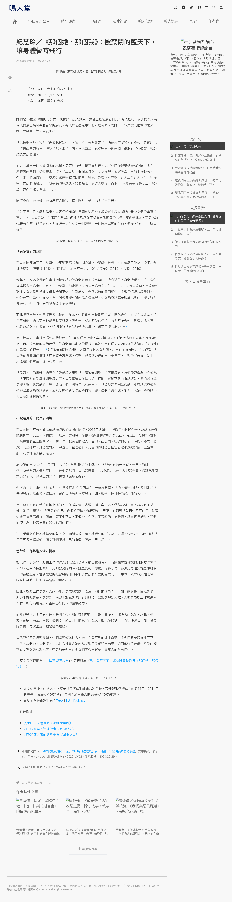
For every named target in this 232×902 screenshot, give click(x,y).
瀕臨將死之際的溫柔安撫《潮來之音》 (51, 734)
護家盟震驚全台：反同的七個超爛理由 (198, 243)
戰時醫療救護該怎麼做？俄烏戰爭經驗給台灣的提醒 (198, 170)
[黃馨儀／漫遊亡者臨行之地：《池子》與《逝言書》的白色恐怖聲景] (38, 812)
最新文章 (197, 139)
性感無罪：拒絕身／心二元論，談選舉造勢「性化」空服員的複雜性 (198, 157)
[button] (10, 90)
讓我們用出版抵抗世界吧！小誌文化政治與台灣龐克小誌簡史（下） (198, 182)
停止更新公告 (39, 21)
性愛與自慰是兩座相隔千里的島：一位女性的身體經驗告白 (198, 268)
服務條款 (75, 885)
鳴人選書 (171, 21)
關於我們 (140, 885)
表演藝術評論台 (25, 61)
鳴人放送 (145, 21)
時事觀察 (68, 21)
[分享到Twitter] (10, 66)
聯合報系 (115, 885)
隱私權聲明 (100, 885)
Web (59, 700)
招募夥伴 (154, 885)
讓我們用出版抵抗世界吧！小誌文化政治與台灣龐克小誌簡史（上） (198, 194)
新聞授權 (61, 885)
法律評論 (120, 21)
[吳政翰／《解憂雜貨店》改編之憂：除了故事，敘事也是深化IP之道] (87, 812)
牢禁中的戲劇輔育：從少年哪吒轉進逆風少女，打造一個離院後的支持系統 (87, 751)
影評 (193, 21)
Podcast (79, 700)
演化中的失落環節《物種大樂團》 (48, 722)
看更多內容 (90, 849)
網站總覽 (31, 885)
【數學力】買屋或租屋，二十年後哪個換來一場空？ (198, 231)
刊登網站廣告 (14, 885)
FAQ (42, 885)
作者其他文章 (27, 791)
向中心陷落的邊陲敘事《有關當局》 (50, 728)
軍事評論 (94, 21)
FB (68, 700)
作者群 (213, 21)
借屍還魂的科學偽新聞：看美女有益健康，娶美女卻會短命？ (198, 256)
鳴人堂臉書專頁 (197, 281)
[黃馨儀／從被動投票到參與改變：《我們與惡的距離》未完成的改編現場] (137, 812)
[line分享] (10, 77)
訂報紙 (128, 885)
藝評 (49, 782)
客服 (50, 885)
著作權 (87, 885)
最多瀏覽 (197, 207)
